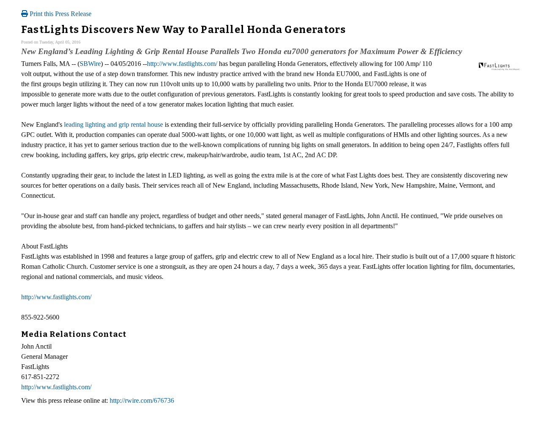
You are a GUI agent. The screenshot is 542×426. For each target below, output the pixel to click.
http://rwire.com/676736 (142, 400)
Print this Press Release (59, 13)
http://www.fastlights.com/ (182, 63)
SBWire (90, 63)
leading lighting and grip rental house (113, 124)
